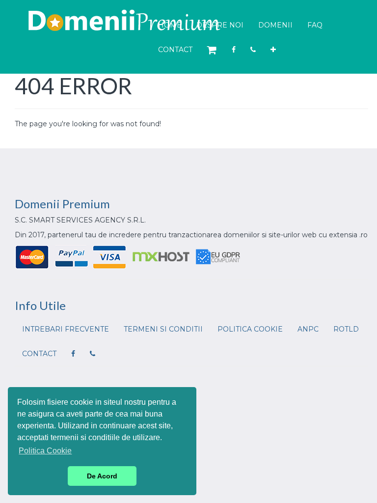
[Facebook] (233, 49)
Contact (175, 49)
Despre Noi (219, 25)
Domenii (275, 25)
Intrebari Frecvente (65, 329)
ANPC (308, 329)
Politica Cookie (250, 329)
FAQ (315, 25)
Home (170, 25)
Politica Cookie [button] (45, 451)
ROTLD (346, 329)
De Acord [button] (102, 476)
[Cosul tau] (212, 50)
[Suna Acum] (253, 49)
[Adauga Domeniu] (273, 49)
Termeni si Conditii (163, 329)
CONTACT (39, 353)
